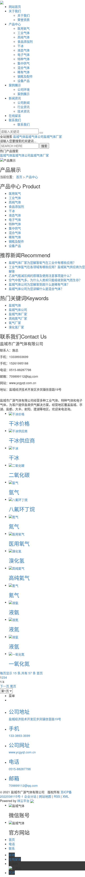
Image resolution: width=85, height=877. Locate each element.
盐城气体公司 (34, 136)
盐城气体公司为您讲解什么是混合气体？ (36, 288)
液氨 (14, 612)
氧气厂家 (15, 322)
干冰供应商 (22, 440)
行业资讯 (23, 107)
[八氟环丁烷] (18, 499)
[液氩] (13, 636)
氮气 (14, 526)
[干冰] (13, 448)
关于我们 (15, 11)
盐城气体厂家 (53, 136)
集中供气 (23, 63)
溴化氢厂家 (16, 327)
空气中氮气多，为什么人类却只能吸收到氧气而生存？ (45, 280)
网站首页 (15, 6)
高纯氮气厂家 (18, 318)
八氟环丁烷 (22, 509)
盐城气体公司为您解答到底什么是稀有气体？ (39, 284)
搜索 (44, 146)
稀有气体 (23, 72)
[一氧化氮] (16, 653)
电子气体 (23, 54)
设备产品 (23, 80)
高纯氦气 (19, 577)
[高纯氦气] (16, 568)
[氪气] (13, 585)
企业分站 (30, 796)
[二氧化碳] (16, 465)
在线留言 (15, 115)
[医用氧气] (16, 533)
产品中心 (15, 24)
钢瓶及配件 (25, 76)
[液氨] (13, 602)
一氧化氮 (19, 663)
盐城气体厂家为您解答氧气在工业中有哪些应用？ (42, 262)
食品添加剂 (25, 41)
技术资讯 (23, 111)
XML (66, 796)
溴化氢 (16, 560)
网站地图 (45, 796)
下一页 (4, 686)
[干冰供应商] (18, 430)
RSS (57, 796)
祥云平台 (23, 801)
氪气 (14, 595)
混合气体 (23, 67)
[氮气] (13, 516)
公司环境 (23, 89)
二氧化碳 (19, 475)
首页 (19, 177)
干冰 (20, 46)
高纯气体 (23, 37)
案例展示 (15, 85)
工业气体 (23, 33)
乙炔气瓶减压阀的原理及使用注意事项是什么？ (41, 275)
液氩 (14, 646)
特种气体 (23, 59)
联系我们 (15, 120)
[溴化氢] (15, 550)
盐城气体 (19, 136)
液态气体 (23, 50)
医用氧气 (23, 28)
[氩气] (13, 482)
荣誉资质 (23, 19)
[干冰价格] (16, 413)
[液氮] (13, 619)
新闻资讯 (15, 98)
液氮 (14, 629)
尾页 (13, 686)
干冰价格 (19, 423)
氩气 (14, 492)
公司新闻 (23, 102)
